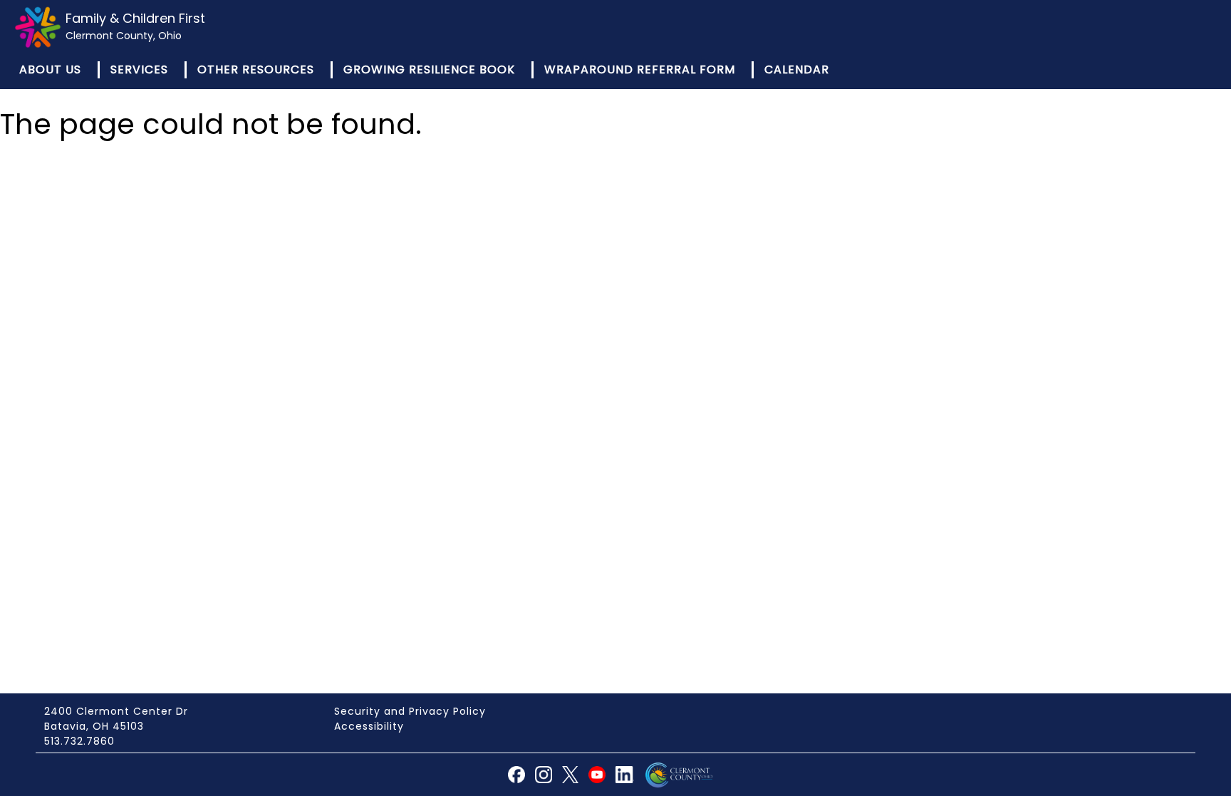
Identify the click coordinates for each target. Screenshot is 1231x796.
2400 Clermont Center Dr (116, 711)
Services (139, 69)
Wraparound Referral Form (639, 69)
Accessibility (369, 726)
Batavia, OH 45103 (94, 726)
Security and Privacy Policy (410, 711)
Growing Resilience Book (429, 69)
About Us (50, 69)
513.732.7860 (79, 741)
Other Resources (255, 69)
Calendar (796, 69)
